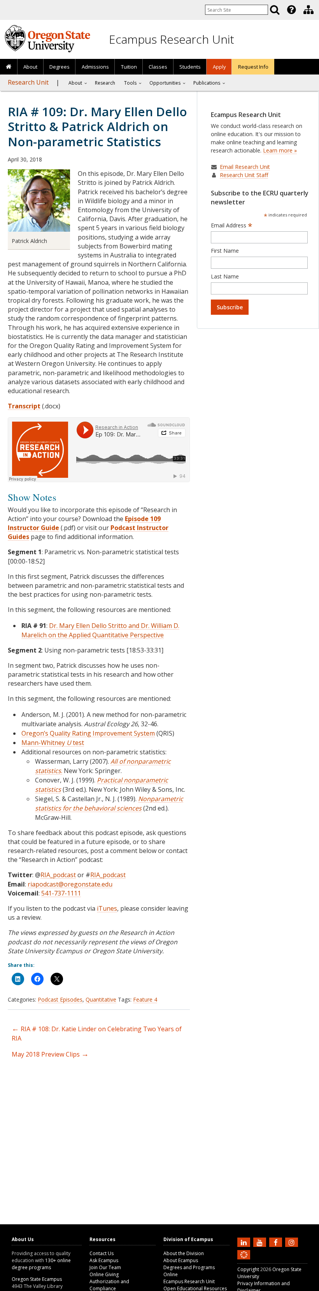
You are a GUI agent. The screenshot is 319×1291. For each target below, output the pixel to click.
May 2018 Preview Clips (50, 1054)
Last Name (225, 276)
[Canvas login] (244, 1261)
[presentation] (290, 10)
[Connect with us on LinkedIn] (244, 1242)
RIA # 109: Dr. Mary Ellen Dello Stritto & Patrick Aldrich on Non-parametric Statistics (97, 126)
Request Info (253, 66)
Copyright (248, 1269)
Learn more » (280, 150)
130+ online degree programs (41, 1264)
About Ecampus (180, 1260)
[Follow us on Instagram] (292, 1242)
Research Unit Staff (244, 175)
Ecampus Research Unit (171, 39)
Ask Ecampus (103, 1260)
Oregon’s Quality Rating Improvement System (88, 733)
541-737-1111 (61, 893)
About (30, 66)
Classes (158, 66)
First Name (225, 250)
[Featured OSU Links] (291, 10)
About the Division (183, 1253)
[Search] (274, 10)
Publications (206, 83)
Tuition (129, 66)
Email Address (231, 225)
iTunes (107, 908)
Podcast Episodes (60, 999)
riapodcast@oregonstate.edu (70, 884)
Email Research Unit (245, 166)
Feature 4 (145, 999)
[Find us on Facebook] (276, 1242)
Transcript (24, 406)
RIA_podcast (58, 875)
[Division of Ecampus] (308, 10)
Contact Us (101, 1253)
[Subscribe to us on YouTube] (260, 1242)
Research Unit (28, 82)
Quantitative (101, 999)
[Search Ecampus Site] (274, 10)
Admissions (95, 66)
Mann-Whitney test (52, 742)
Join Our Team (105, 1267)
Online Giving (104, 1274)
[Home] (9, 67)
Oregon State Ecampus (37, 1279)
